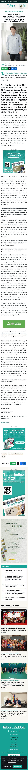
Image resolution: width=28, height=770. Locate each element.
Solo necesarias (7, 766)
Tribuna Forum (14, 746)
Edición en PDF (14, 737)
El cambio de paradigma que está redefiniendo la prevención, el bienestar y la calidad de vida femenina (14, 579)
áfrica (3, 456)
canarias (4, 453)
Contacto (15, 1)
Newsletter (10, 1)
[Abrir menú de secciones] (2, 6)
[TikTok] (17, 731)
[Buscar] (26, 1)
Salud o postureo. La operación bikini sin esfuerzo (15, 598)
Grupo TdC (14, 744)
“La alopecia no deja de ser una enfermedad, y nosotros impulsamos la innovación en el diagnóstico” (15, 592)
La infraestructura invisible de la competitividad (14, 571)
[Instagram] (14, 731)
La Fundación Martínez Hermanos (16, 73)
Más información (12, 762)
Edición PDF (4, 1)
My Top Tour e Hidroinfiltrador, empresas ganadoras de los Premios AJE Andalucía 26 (13, 629)
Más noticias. (5, 422)
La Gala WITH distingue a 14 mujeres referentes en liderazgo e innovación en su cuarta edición (13, 656)
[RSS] (19, 731)
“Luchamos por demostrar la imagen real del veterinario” (15, 585)
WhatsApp (4, 68)
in (15, 68)
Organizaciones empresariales (14, 11)
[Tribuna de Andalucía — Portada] (11, 5)
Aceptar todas (17, 766)
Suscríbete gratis (14, 755)
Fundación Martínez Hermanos (15, 453)
